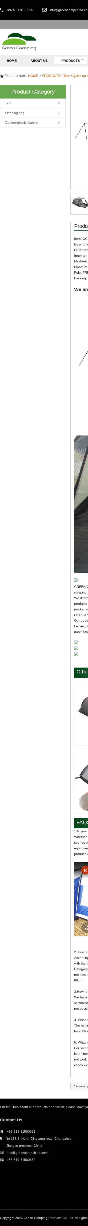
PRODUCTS (51, 76)
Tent (66, 76)
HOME (33, 76)
